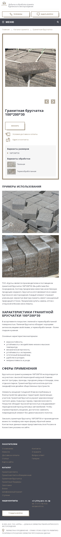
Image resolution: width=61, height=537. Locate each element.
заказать (15, 126)
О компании (7, 448)
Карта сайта (7, 462)
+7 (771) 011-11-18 (41, 501)
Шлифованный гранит (12, 491)
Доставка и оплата (10, 455)
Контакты (36, 448)
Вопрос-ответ (38, 455)
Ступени (6, 495)
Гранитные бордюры (11, 482)
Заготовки (7, 485)
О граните (36, 452)
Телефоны (17, 14)
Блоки (5, 488)
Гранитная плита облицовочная (16, 475)
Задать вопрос (46, 14)
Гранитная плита (10, 472)
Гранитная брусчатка (42, 29)
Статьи (5, 458)
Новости (6, 452)
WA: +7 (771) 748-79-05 (40, 504)
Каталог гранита (21, 29)
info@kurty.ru (38, 506)
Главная (6, 29)
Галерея (35, 458)
